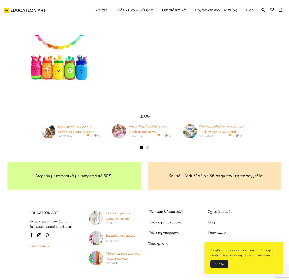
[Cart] (280, 9)
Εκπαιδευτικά (174, 9)
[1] (141, 147)
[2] (147, 147)
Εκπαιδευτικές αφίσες (120, 235)
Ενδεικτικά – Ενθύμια (134, 9)
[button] (263, 10)
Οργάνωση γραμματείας (216, 9)
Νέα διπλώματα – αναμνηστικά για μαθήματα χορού (118, 218)
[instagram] (39, 235)
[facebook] (31, 235)
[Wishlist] (272, 9)
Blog (250, 9)
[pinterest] (47, 235)
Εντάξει (219, 264)
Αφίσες (101, 9)
